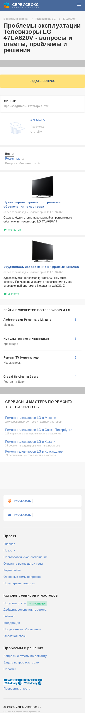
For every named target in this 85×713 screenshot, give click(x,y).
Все (9, 153)
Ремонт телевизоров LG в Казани (30, 441)
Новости (9, 550)
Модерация (11, 622)
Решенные (14, 158)
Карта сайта (12, 570)
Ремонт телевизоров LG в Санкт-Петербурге (38, 430)
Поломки (9, 669)
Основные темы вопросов (22, 576)
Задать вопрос (42, 81)
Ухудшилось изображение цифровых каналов (41, 266)
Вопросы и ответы (15, 18)
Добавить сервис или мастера (24, 609)
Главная (9, 544)
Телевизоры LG (45, 18)
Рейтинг (9, 616)
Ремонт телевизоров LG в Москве (30, 418)
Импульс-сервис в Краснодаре (26, 338)
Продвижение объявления (22, 629)
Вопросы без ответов (22, 163)
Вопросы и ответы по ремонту (25, 656)
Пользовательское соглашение (25, 557)
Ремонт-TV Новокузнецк (21, 357)
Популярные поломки (19, 583)
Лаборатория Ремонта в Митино (27, 319)
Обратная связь (14, 636)
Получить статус (15, 603)
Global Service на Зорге (20, 376)
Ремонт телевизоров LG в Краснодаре (34, 451)
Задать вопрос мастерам (21, 662)
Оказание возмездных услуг (23, 563)
